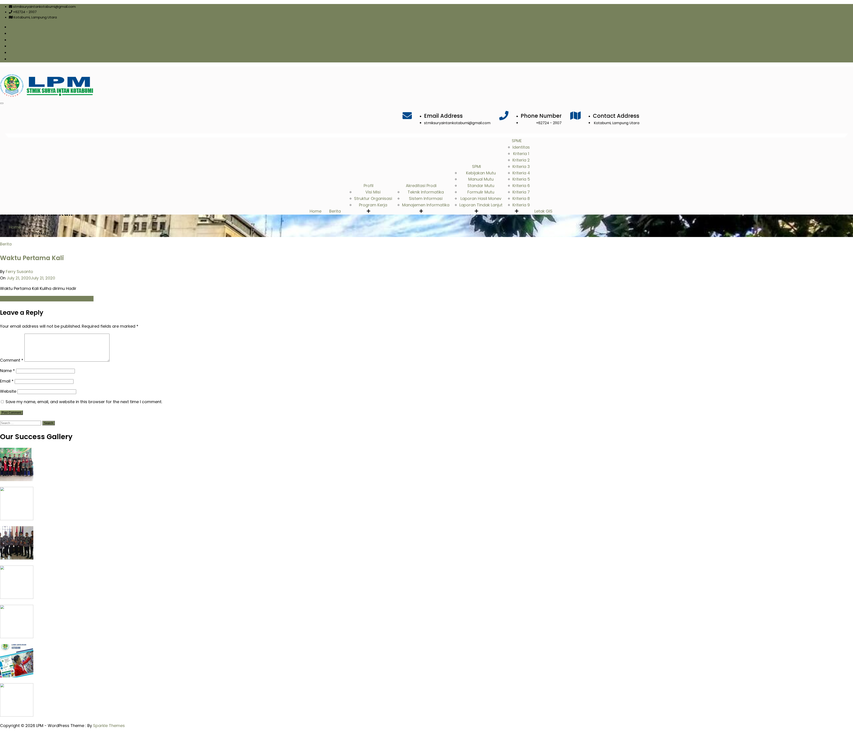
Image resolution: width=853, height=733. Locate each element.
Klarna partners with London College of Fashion (47, 298)
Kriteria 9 (521, 205)
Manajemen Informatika (425, 205)
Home (315, 211)
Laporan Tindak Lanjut (480, 205)
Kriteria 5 (521, 179)
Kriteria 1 (521, 153)
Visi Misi (373, 192)
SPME (517, 140)
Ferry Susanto (19, 271)
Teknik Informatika (426, 192)
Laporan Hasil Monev (480, 198)
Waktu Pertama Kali (32, 258)
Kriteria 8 (521, 198)
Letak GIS (543, 211)
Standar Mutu (480, 185)
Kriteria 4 (521, 173)
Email (7, 381)
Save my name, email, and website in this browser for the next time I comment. (84, 401)
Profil (368, 185)
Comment (11, 360)
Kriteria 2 (521, 160)
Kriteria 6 (521, 185)
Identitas (521, 147)
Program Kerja (373, 205)
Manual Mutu (481, 179)
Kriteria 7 (521, 192)
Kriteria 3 (521, 166)
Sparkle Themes (109, 725)
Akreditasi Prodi (421, 185)
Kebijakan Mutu (481, 173)
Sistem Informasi (425, 198)
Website (8, 391)
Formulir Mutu (480, 192)
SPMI (476, 166)
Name (7, 370)
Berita (335, 211)
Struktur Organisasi (373, 198)
